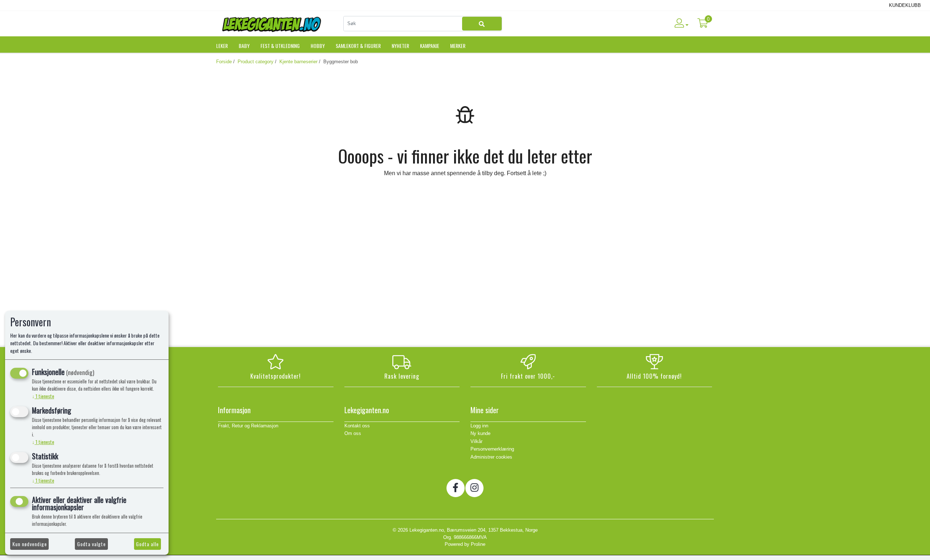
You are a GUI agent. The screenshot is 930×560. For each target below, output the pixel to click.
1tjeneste (43, 396)
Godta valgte (91, 544)
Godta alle (147, 544)
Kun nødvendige (29, 544)
